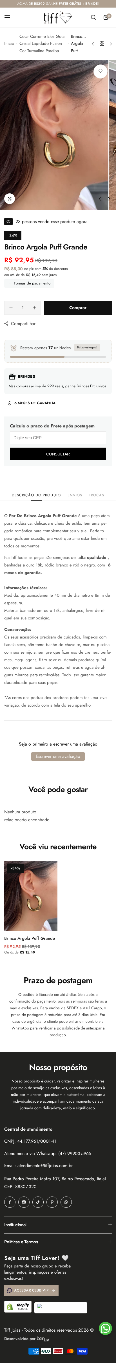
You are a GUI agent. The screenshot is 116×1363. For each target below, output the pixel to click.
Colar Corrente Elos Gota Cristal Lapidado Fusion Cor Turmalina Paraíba (41, 43)
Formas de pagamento (32, 283)
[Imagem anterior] (100, 199)
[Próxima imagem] (109, 199)
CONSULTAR (58, 454)
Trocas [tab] (96, 495)
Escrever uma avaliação (58, 756)
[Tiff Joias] (58, 17)
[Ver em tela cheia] (9, 198)
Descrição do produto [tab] (36, 495)
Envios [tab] (75, 495)
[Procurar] (93, 17)
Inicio (9, 43)
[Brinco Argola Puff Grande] (30, 896)
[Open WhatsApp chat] (105, 1328)
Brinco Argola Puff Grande (29, 938)
